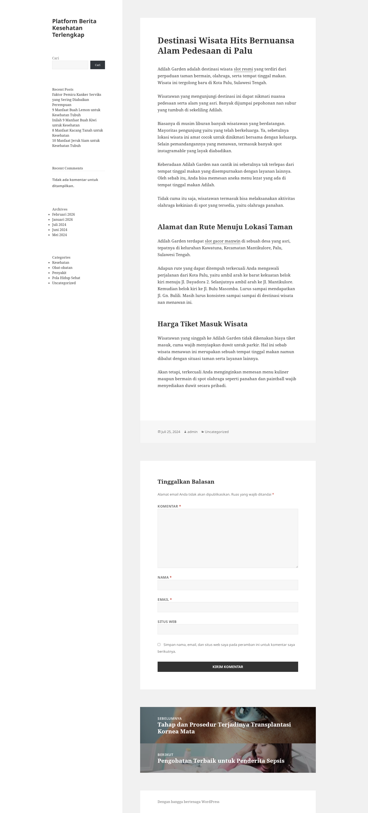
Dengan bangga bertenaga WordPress (188, 801)
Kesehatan (60, 262)
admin (192, 431)
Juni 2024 (59, 229)
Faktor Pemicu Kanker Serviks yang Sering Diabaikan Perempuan (76, 99)
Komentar (169, 506)
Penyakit (59, 272)
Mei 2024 (59, 234)
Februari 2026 (63, 214)
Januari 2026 (62, 219)
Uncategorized (64, 283)
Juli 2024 (59, 224)
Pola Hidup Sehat (66, 277)
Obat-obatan (62, 267)
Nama (165, 577)
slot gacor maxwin (222, 241)
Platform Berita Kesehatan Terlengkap (74, 28)
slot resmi (243, 69)
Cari (55, 58)
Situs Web (167, 621)
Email (165, 599)
